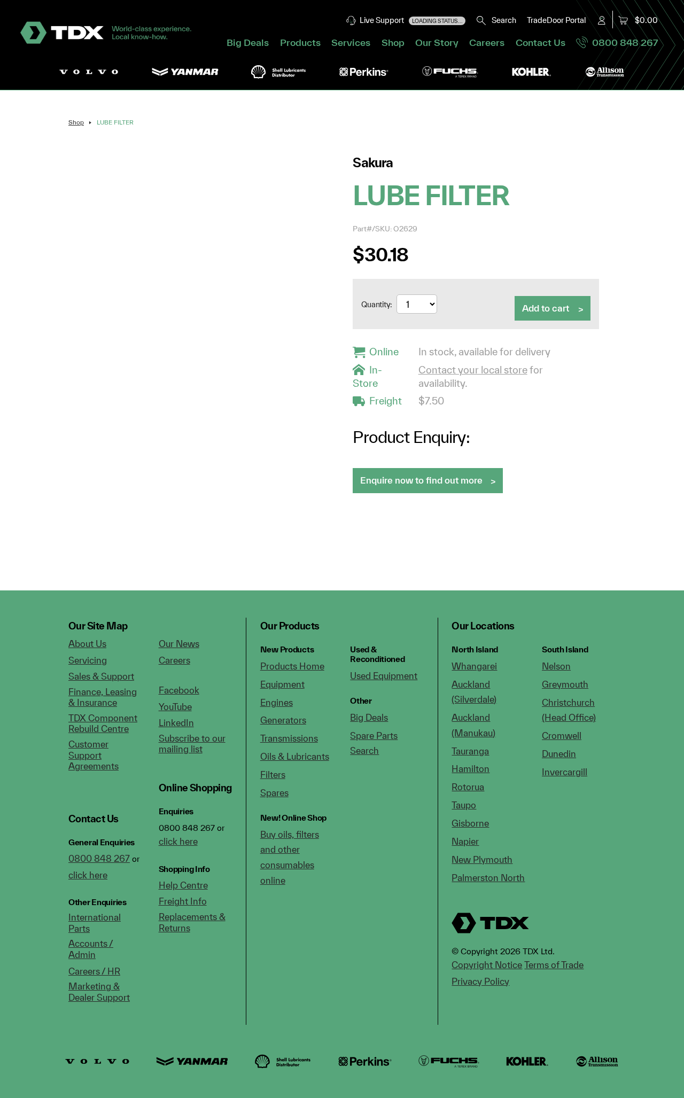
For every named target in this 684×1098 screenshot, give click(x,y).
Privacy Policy (480, 981)
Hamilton (470, 769)
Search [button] (501, 20)
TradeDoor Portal (556, 20)
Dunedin (559, 754)
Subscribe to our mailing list (192, 743)
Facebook (179, 690)
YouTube (175, 707)
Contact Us (540, 42)
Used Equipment (383, 676)
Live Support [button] (409, 20)
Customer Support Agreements (93, 755)
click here (87, 875)
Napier (465, 841)
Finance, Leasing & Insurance (102, 697)
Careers (486, 42)
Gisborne (470, 823)
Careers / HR (94, 971)
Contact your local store (472, 370)
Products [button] (300, 42)
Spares (274, 793)
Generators (283, 720)
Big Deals (248, 42)
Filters (272, 774)
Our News (179, 643)
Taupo (464, 805)
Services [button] (350, 42)
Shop (393, 42)
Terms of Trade (554, 965)
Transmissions (289, 738)
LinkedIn (176, 723)
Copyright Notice (487, 965)
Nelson (556, 666)
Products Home (292, 666)
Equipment (282, 684)
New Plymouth (482, 859)
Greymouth (565, 684)
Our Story (436, 42)
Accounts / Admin (90, 949)
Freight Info (183, 901)
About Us (87, 643)
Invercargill (564, 772)
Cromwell (561, 735)
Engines (276, 702)
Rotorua (468, 787)
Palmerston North (488, 878)
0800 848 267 (623, 42)
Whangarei (474, 666)
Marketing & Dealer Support (99, 991)
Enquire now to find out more (421, 480)
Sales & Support (101, 676)
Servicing (87, 660)
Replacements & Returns (192, 922)
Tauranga (470, 751)
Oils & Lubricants (294, 756)
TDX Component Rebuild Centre (102, 723)
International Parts (94, 922)
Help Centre (183, 885)
